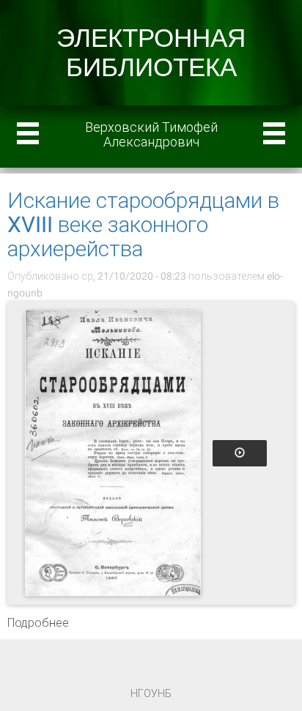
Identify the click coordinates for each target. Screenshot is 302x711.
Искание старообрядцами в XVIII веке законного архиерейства (143, 224)
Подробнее (38, 623)
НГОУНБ (151, 693)
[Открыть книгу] (113, 453)
